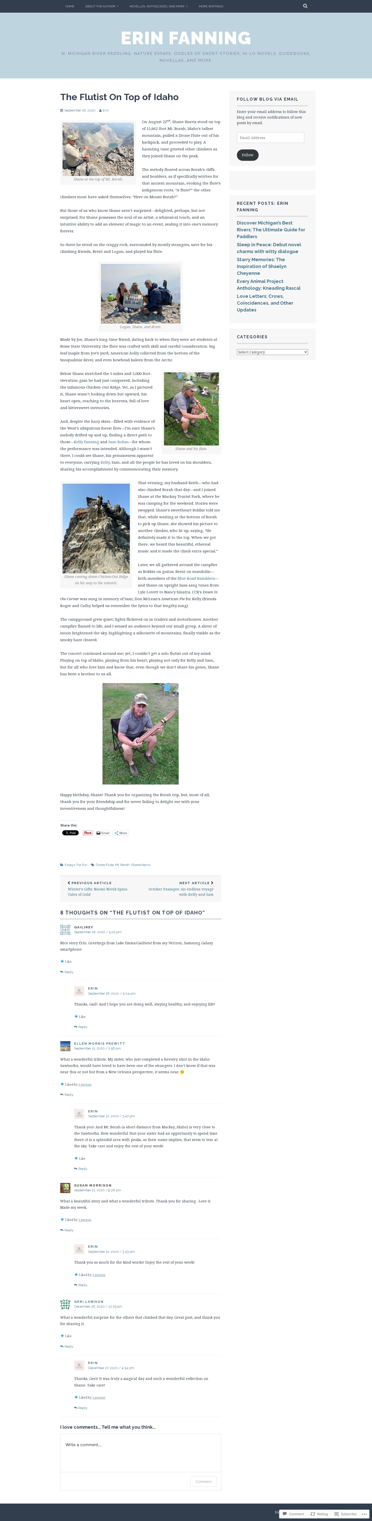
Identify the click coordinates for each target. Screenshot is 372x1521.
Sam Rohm (118, 441)
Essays (70, 865)
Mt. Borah (122, 865)
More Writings (211, 6)
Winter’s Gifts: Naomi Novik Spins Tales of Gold (97, 889)
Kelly (105, 462)
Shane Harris (140, 865)
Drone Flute (105, 865)
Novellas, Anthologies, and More (157, 6)
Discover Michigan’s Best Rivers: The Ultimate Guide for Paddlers (271, 229)
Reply (69, 972)
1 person (84, 1084)
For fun (81, 865)
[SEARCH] (305, 6)
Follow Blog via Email (268, 99)
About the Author (100, 6)
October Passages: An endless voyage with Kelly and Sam (181, 889)
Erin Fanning (186, 38)
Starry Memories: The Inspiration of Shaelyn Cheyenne (261, 266)
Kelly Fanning (86, 441)
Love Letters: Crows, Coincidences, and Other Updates (265, 303)
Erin (106, 110)
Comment (204, 1481)
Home (69, 6)
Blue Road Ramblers (196, 578)
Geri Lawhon (89, 1302)
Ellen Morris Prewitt (100, 1043)
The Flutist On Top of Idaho (119, 97)
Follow (247, 154)
